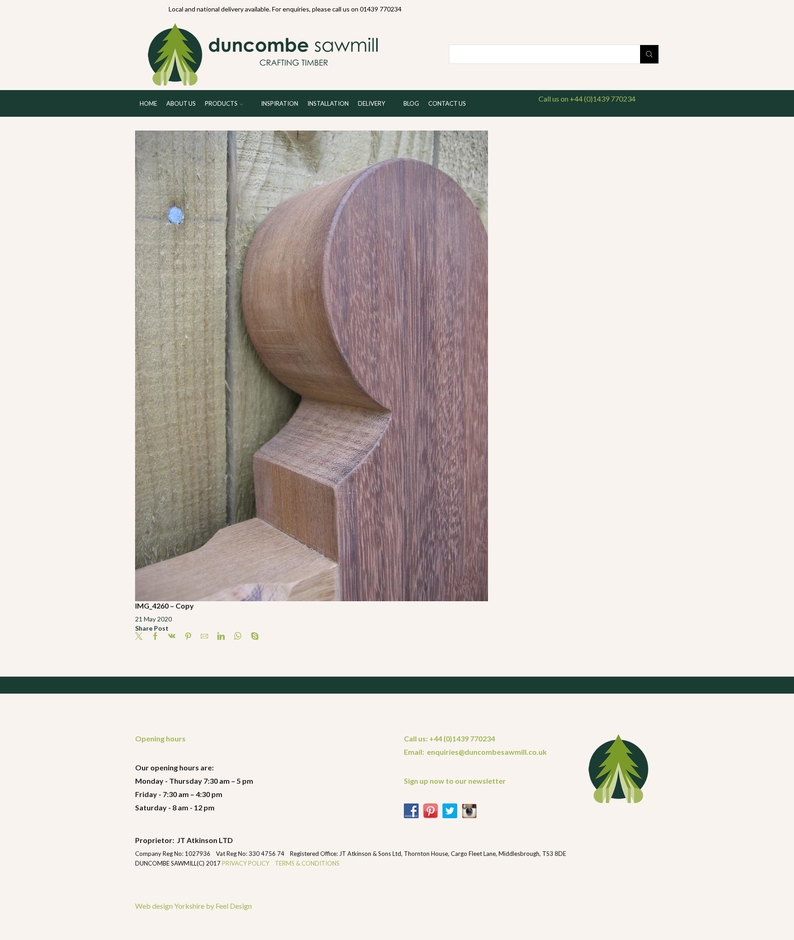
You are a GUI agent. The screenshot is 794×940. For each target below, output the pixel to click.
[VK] (172, 636)
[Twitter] (141, 636)
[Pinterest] (188, 636)
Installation (328, 103)
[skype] (252, 636)
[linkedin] (221, 636)
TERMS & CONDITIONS (307, 863)
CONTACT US (447, 103)
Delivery (371, 103)
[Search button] (649, 54)
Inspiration (279, 103)
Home (148, 103)
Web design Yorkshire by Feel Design (193, 905)
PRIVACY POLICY (246, 863)
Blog (411, 103)
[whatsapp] (237, 636)
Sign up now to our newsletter (455, 780)
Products (221, 103)
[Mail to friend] (204, 636)
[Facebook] (155, 636)
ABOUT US (181, 103)
